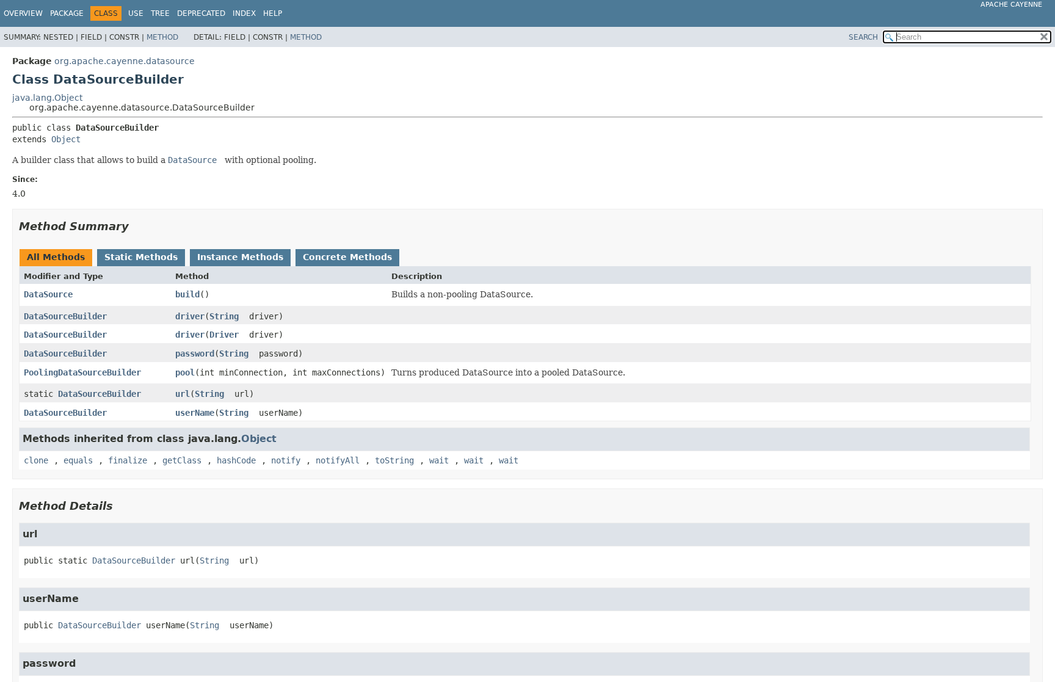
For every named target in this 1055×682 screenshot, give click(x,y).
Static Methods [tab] (141, 257)
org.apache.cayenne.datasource (124, 61)
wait (439, 460)
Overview (23, 13)
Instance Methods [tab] (240, 257)
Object (66, 139)
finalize (127, 460)
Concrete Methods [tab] (347, 257)
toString (394, 460)
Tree (160, 13)
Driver (224, 334)
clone (36, 460)
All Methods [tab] (56, 257)
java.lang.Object (47, 98)
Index (244, 13)
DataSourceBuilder (65, 316)
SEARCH (863, 37)
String (224, 316)
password (194, 353)
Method (162, 37)
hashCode (236, 460)
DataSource (48, 294)
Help (272, 13)
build (187, 294)
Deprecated (201, 13)
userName (194, 413)
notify (285, 460)
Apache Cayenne (1011, 5)
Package (67, 13)
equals (78, 460)
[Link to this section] (137, 226)
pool (185, 372)
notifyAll (338, 460)
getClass (181, 460)
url (182, 394)
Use (135, 13)
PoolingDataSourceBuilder (82, 372)
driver (190, 316)
